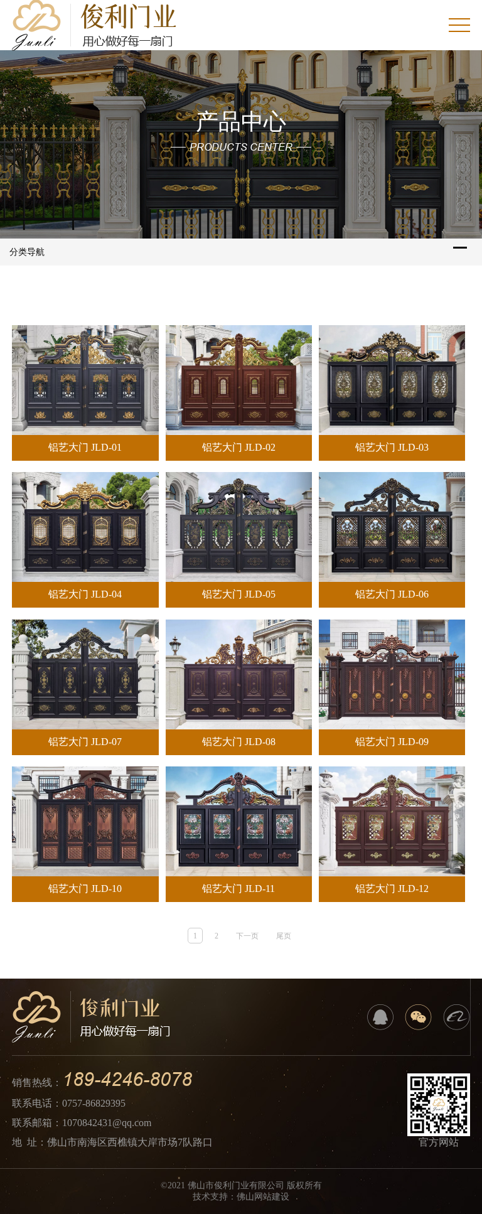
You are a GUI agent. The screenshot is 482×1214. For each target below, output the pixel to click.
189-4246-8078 (127, 1079)
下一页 (247, 936)
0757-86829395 (94, 1103)
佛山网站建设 (263, 1196)
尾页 (283, 936)
